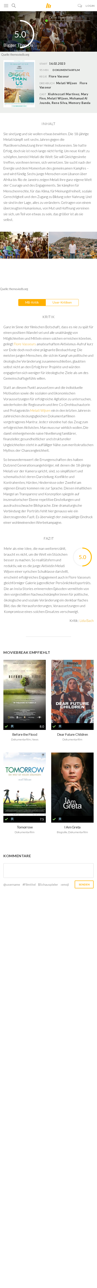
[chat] (80, 5)
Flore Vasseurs (25, 344)
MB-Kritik (32, 302)
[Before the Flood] (24, 691)
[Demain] (24, 784)
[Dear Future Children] (72, 691)
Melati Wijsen (66, 83)
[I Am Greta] (72, 784)
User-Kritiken (62, 302)
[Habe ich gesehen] (6, 726)
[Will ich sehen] (12, 726)
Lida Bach (86, 620)
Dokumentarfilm (66, 70)
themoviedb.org (19, 54)
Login (90, 5)
